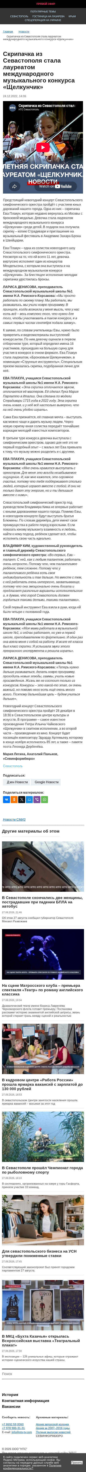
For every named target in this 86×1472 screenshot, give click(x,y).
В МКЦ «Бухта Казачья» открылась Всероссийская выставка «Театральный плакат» (41, 1340)
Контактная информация (25, 1401)
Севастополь (19, 16)
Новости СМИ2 (14, 819)
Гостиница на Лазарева (48, 16)
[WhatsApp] (44, 799)
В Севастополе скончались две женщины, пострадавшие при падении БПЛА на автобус (42, 902)
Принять (76, 1462)
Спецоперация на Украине (43, 20)
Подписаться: (14, 775)
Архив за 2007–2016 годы (53, 1428)
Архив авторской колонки (52, 1424)
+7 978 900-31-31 (13, 1428)
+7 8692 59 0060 (13, 1424)
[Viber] (36, 799)
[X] (21, 799)
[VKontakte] (6, 799)
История (10, 1395)
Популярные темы (43, 11)
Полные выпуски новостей (53, 1432)
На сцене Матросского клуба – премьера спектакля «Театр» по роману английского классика (42, 989)
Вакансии (11, 1406)
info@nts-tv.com (22, 1432)
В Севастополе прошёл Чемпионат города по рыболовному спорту (42, 1170)
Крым (72, 16)
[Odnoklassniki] (14, 799)
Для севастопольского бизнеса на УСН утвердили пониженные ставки (39, 1253)
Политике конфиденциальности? (32, 1467)
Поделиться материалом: (23, 792)
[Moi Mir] (29, 799)
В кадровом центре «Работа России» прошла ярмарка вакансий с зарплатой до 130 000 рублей (42, 1084)
